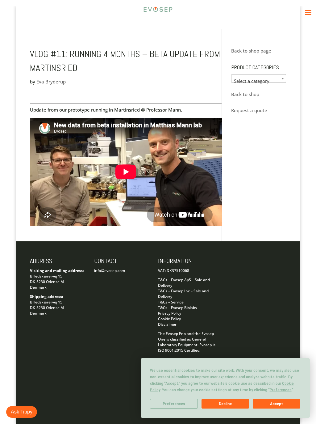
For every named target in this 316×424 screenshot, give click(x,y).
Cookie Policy (169, 318)
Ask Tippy (21, 411)
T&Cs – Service (171, 302)
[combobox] (258, 78)
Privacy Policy (169, 313)
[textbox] (258, 81)
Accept (276, 404)
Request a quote (249, 110)
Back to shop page (251, 51)
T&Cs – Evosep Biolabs (177, 307)
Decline (225, 404)
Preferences (174, 404)
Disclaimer (167, 324)
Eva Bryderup (51, 81)
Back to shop (245, 94)
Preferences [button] (281, 390)
